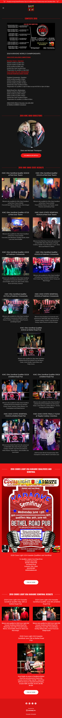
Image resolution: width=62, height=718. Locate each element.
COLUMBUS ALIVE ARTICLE (31, 155)
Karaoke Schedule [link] (31, 714)
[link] (31, 8)
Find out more (31, 582)
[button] (6, 8)
